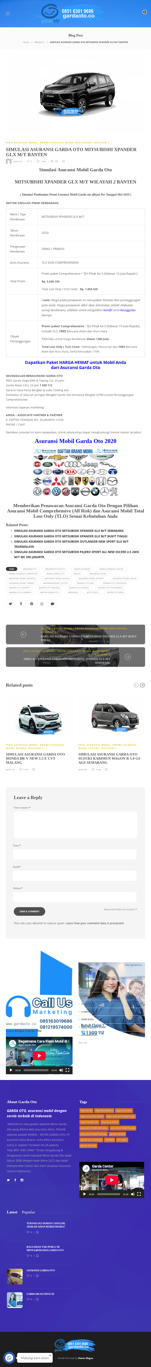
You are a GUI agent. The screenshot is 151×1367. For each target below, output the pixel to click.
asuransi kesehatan (112, 988)
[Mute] (61, 1070)
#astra (77, 573)
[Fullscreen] (67, 1070)
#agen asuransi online (111, 569)
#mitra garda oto (49, 592)
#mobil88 (73, 592)
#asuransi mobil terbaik (21, 583)
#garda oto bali (85, 583)
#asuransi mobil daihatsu (22, 578)
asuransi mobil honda (123, 1128)
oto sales (122, 1139)
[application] (39, 1055)
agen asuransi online (92, 1116)
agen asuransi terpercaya (121, 1116)
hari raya (112, 1019)
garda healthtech (112, 995)
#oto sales (92, 592)
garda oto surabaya (91, 1139)
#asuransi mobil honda (57, 578)
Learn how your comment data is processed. (95, 923)
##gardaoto (29, 569)
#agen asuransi (82, 569)
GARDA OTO (112, 1003)
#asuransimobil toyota (55, 583)
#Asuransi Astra (98, 573)
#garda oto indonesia (115, 583)
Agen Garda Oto (89, 1122)
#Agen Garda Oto (55, 573)
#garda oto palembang (110, 587)
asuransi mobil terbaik (94, 1134)
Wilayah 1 (48, 632)
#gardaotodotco (104, 1110)
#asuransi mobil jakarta (91, 578)
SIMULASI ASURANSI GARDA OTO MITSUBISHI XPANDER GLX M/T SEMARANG (69, 531)
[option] (39, 731)
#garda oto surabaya (20, 592)
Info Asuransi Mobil (22, 142)
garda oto (18, 161)
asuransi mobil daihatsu (94, 1128)
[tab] (12, 1212)
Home (26, 42)
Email (17, 867)
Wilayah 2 (39, 42)
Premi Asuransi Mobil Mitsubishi (66, 142)
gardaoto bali (112, 1011)
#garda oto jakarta (19, 587)
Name (17, 845)
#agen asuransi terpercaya (23, 573)
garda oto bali (117, 1134)
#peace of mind (115, 592)
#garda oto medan (79, 587)
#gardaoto (86, 1110)
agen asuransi (124, 1110)
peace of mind (88, 1145)
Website (18, 888)
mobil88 (109, 1139)
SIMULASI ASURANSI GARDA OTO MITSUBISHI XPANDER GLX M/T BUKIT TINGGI (70, 536)
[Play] (11, 1070)
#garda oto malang (49, 587)
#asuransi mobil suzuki (125, 578)
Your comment (22, 807)
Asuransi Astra (109, 1122)
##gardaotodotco (55, 569)
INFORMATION (112, 1034)
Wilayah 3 (102, 654)
